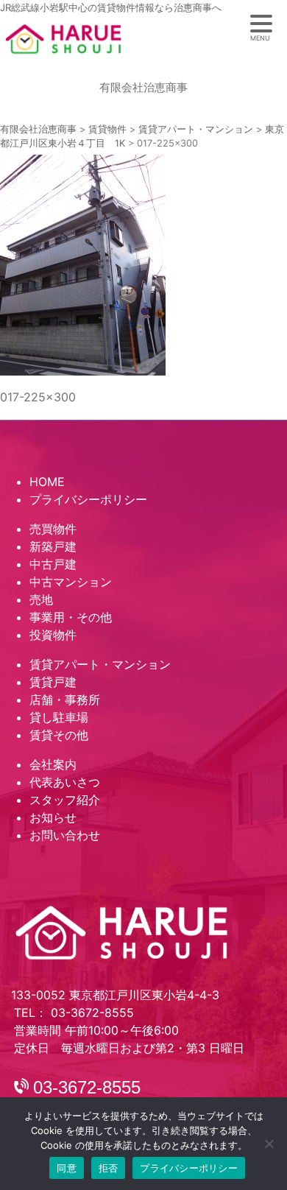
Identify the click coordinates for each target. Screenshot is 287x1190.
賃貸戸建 (53, 682)
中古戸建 (53, 564)
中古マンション (70, 581)
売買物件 (53, 528)
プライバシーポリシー (88, 499)
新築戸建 (53, 546)
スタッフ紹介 (64, 799)
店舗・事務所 (64, 699)
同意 (67, 1168)
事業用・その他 (70, 617)
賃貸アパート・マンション (100, 664)
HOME (47, 481)
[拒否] (268, 1143)
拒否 (108, 1168)
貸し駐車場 (58, 717)
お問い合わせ (64, 835)
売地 (41, 599)
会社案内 (53, 764)
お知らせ (53, 817)
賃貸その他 (58, 735)
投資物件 (53, 634)
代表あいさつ (64, 782)
